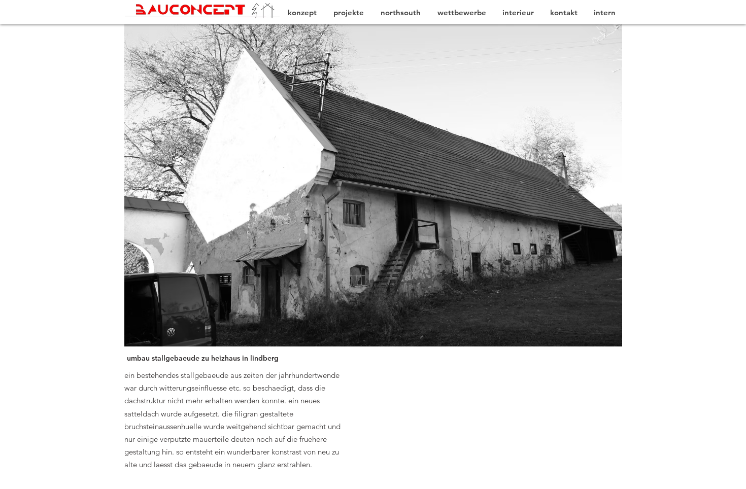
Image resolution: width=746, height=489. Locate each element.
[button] (346, 185)
